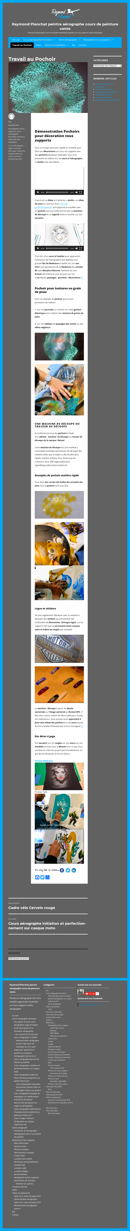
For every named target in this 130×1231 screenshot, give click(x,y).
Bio (73, 45)
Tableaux (53, 1031)
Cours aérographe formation (37, 40)
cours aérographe (15, 146)
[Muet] (76, 192)
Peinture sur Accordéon (104, 89)
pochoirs (17, 156)
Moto (50, 1063)
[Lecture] (38, 192)
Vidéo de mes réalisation (58, 1036)
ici (82, 277)
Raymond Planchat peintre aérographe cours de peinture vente (65, 26)
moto (10, 156)
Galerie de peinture (53, 1007)
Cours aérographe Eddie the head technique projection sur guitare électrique (27, 1077)
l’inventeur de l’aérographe (25, 1130)
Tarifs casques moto (57, 1068)
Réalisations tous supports (96, 40)
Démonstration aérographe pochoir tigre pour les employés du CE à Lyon (27, 1043)
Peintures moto (53, 1079)
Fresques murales (54, 1049)
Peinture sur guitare (24, 1183)
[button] (59, 181)
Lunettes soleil (20, 1168)
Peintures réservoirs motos (57, 1084)
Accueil (16, 40)
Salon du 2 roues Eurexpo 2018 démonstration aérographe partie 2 (27, 1205)
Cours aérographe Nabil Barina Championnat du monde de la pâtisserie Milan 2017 (27, 1112)
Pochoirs (21, 137)
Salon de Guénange (53, 1092)
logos (10, 148)
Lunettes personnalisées (56, 1060)
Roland (11, 159)
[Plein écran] (80, 192)
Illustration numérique (54, 1012)
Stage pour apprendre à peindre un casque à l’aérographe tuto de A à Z (25, 1053)
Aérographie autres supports (26, 1177)
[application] (59, 181)
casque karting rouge (103, 95)
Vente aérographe (68, 40)
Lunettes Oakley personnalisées (59, 1057)
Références (50, 1023)
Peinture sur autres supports (58, 1071)
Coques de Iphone (54, 1047)
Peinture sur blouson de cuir (58, 1076)
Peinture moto (20, 1146)
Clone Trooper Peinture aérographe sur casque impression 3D (24, 1121)
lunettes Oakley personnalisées (59, 1055)
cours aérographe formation (14, 134)
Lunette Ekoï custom (57, 1028)
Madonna (21, 151)
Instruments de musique (24, 1180)
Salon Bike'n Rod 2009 (54, 1087)
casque (50, 1041)
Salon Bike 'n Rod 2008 (58, 1081)
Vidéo (38, 45)
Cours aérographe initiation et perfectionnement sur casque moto (27, 1068)
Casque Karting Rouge (103, 97)
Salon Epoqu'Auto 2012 (54, 1095)
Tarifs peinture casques (24, 1152)
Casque (50, 1044)
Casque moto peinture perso (106, 92)
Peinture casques (21, 1149)
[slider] (57, 192)
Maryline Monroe (15, 154)
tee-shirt (18, 159)
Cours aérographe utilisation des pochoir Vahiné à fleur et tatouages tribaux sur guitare (28, 1087)
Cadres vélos (19, 1155)
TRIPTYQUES (54, 1033)
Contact (83, 45)
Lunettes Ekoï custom (23, 1159)
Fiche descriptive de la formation (59, 996)
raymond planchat (91, 1004)
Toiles (50, 1009)
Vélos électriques (21, 1143)
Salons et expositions (55, 45)
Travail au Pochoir (22, 45)
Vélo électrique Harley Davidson (107, 100)
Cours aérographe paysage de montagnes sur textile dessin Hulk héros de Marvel (27, 1096)
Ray (9, 122)
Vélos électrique (51, 1108)
